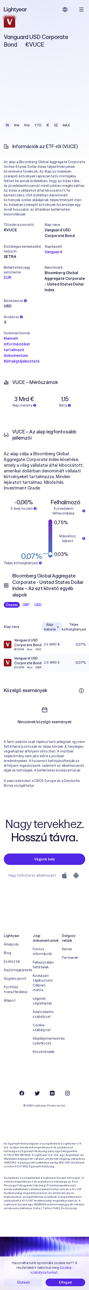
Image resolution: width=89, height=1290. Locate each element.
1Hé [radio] (16, 125)
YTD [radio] (38, 125)
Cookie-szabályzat (42, 1027)
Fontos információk (42, 951)
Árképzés (11, 944)
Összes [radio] (12, 605)
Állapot (10, 1000)
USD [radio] (38, 605)
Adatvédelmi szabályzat (43, 1014)
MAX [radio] (66, 125)
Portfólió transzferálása (15, 989)
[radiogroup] (38, 125)
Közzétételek (43, 1052)
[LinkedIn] (52, 1093)
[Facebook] (22, 1093)
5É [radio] (56, 125)
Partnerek (70, 957)
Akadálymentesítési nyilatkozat (44, 1040)
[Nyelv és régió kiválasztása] (65, 9)
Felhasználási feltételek (43, 964)
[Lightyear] (16, 9)
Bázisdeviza (13, 301)
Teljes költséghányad (74, 626)
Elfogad (65, 1282)
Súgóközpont (15, 978)
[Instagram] (67, 1093)
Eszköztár (12, 961)
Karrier (67, 949)
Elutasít (23, 1282)
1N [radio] (7, 125)
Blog (7, 953)
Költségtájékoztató (22, 361)
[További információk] (81, 690)
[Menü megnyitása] (81, 9)
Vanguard (53, 251)
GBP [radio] (26, 605)
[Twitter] (37, 1093)
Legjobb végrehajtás (42, 1000)
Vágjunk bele (44, 859)
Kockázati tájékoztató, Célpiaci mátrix (43, 983)
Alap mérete (50, 626)
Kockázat (11, 317)
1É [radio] (47, 125)
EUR (7, 277)
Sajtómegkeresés (15, 970)
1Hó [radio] (27, 125)
